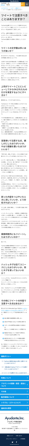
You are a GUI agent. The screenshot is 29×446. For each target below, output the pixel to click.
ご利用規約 (22, 439)
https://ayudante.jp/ (14, 423)
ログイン (23, 4)
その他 (3, 391)
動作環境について (7, 397)
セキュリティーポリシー (11, 439)
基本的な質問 (6, 408)
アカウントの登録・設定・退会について (13, 384)
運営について (10, 435)
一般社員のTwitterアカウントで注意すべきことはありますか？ (15, 368)
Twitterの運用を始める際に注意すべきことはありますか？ (15, 362)
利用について (6, 378)
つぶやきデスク (5, 4)
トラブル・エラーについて (11, 402)
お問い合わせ (19, 435)
